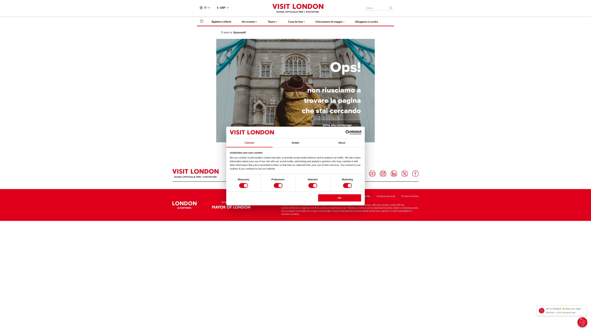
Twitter (404, 173)
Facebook (415, 173)
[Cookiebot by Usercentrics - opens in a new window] (347, 132)
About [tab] (341, 142)
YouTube (372, 173)
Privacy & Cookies (410, 196)
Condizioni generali (386, 196)
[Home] (201, 22)
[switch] (278, 185)
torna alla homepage (337, 125)
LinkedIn (394, 173)
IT (205, 8)
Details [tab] (295, 142)
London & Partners (184, 205)
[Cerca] (391, 7)
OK (339, 198)
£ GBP (221, 8)
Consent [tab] (249, 142)
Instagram (383, 173)
